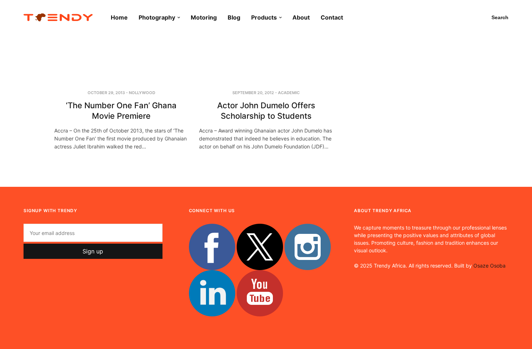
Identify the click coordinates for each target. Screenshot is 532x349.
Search (499, 17)
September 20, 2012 (253, 92)
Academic (289, 92)
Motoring (204, 17)
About (301, 17)
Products (264, 17)
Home (119, 17)
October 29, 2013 (106, 92)
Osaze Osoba (489, 265)
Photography (157, 17)
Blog (234, 17)
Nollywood (142, 92)
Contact (332, 17)
